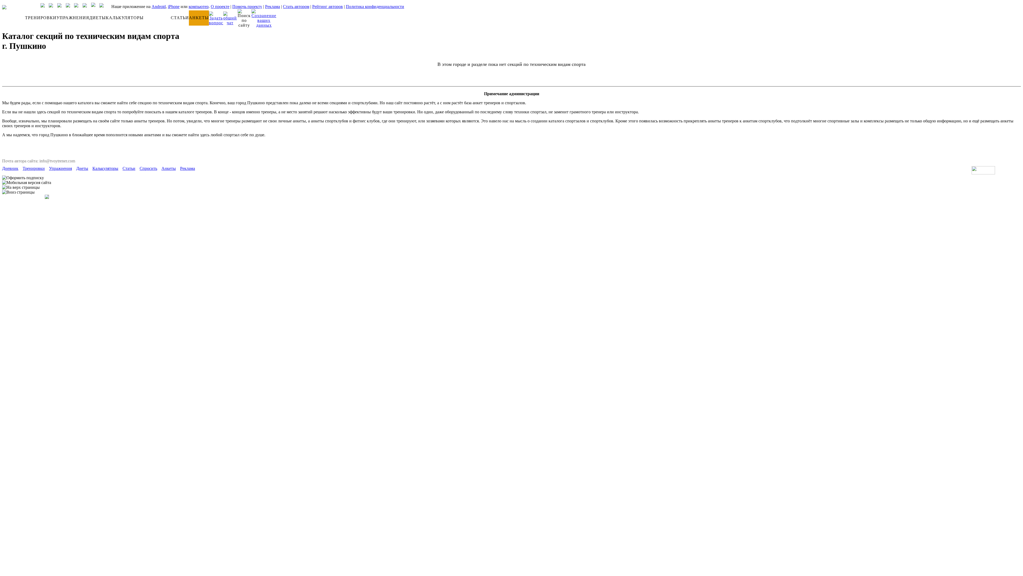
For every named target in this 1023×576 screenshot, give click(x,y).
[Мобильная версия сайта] (26, 182)
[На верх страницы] (21, 187)
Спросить (148, 168)
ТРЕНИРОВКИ (40, 17)
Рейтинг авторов (327, 6)
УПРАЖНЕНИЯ (72, 17)
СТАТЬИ (180, 17)
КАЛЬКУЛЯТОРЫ (125, 17)
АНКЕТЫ (199, 17)
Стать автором (296, 6)
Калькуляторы (105, 168)
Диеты (82, 168)
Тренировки (34, 168)
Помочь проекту (247, 6)
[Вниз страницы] (18, 192)
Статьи (129, 168)
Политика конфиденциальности (375, 6)
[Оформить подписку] (23, 177)
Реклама (272, 6)
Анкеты (168, 168)
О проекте (220, 6)
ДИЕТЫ (97, 17)
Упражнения (60, 168)
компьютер (199, 6)
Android (159, 6)
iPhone (174, 6)
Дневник (10, 168)
